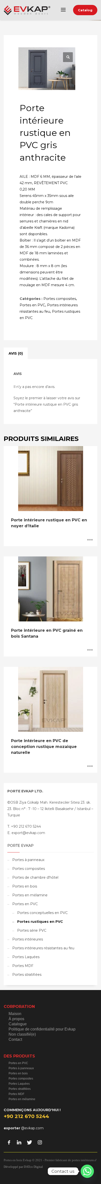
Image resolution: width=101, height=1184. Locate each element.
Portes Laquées (25, 957)
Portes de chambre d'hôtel (35, 877)
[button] (68, 57)
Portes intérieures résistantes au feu (43, 948)
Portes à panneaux (28, 860)
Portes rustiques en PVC (40, 921)
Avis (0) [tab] (16, 353)
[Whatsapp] (87, 1171)
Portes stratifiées (26, 974)
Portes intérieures (27, 939)
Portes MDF (22, 966)
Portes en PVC (32, 305)
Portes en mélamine (30, 895)
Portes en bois (24, 886)
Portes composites (59, 298)
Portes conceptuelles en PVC (42, 913)
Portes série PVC (31, 930)
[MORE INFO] (90, 540)
